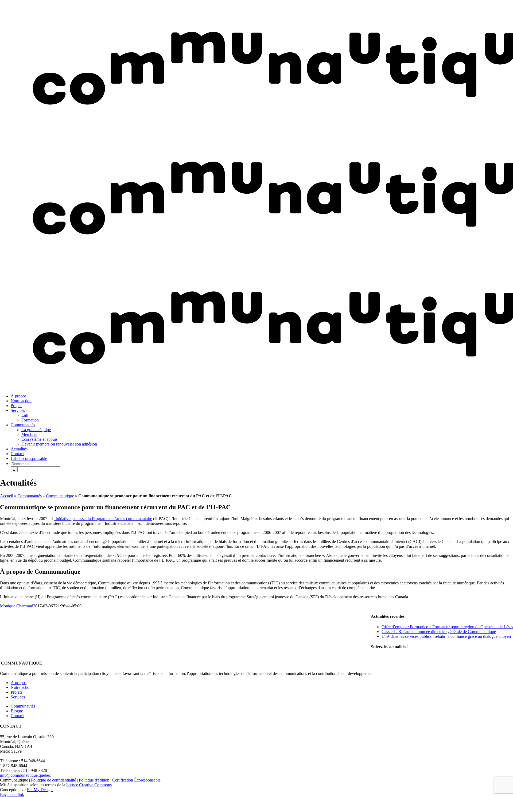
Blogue (17, 711)
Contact (17, 715)
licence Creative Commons (89, 785)
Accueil (6, 496)
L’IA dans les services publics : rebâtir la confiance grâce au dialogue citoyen (446, 636)
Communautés (29, 496)
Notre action (21, 687)
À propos (18, 682)
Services (18, 697)
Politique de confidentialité (53, 780)
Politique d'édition (94, 780)
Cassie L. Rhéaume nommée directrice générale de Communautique (439, 631)
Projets (16, 692)
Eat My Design (40, 789)
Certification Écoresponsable (136, 780)
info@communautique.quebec (25, 775)
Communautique (60, 496)
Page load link (12, 794)
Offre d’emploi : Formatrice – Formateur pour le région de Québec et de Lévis (447, 626)
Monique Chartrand (16, 606)
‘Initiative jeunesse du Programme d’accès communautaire (103, 518)
